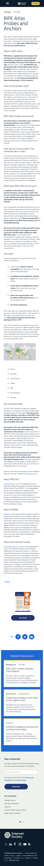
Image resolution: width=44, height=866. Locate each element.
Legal (18, 855)
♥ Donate (35, 3)
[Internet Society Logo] (14, 835)
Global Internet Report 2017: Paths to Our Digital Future (22, 699)
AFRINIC (7, 514)
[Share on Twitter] (25, 636)
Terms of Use (9, 855)
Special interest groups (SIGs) (15, 810)
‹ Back (12, 637)
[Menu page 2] (22, 821)
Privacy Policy (21, 780)
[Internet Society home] (22, 3)
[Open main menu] (7, 3)
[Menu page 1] (20, 821)
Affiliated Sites (14, 860)
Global (7, 581)
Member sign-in (10, 800)
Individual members (11, 803)
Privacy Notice (30, 853)
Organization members (12, 813)
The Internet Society (11, 546)
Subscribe (16, 786)
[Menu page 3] (23, 821)
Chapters (7, 807)
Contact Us (18, 858)
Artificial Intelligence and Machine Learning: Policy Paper (22, 728)
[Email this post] (31, 636)
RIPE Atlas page (31, 473)
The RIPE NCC (9, 484)
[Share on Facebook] (18, 636)
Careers (27, 858)
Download (23, 618)
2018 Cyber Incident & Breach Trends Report (20, 670)
